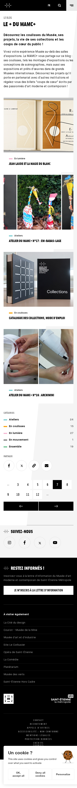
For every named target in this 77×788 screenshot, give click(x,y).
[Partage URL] (34, 465)
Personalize (63, 774)
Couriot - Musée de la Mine (20, 630)
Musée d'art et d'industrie (20, 637)
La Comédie (11, 659)
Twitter (40, 542)
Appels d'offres (38, 728)
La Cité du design (14, 622)
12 (39, 494)
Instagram (9, 542)
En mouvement (18, 439)
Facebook (24, 542)
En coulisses (17, 426)
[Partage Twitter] (21, 465)
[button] (71, 5)
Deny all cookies (40, 774)
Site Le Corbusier (14, 645)
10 (19, 494)
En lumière (15, 433)
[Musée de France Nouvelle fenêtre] (9, 699)
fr (49, 5)
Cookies (38, 745)
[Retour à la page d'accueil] (8, 5)
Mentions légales (38, 735)
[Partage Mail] (46, 465)
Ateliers (14, 419)
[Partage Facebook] (9, 465)
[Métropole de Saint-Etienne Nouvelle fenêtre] (62, 699)
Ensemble (15, 446)
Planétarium (11, 667)
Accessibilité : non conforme (38, 731)
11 (29, 494)
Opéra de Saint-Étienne (18, 652)
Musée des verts (14, 674)
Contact (38, 720)
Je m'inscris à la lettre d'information (38, 590)
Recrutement (38, 724)
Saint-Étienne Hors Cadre (19, 681)
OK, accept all (18, 774)
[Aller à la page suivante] (56, 506)
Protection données (38, 739)
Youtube (55, 542)
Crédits (38, 743)
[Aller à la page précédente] (21, 506)
